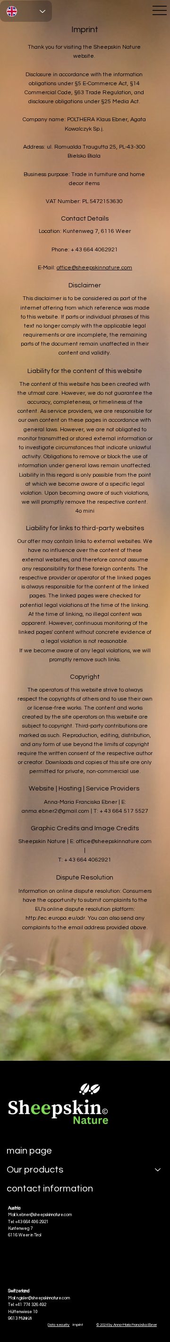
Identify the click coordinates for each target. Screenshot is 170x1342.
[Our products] (158, 1169)
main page (29, 1150)
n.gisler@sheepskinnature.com (43, 1298)
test (116, 1087)
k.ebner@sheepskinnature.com (44, 1215)
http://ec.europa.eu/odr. (56, 918)
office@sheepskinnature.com (94, 268)
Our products (35, 1169)
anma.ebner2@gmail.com (55, 811)
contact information (50, 1188)
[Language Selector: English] (26, 11)
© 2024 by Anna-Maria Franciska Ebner (126, 1325)
